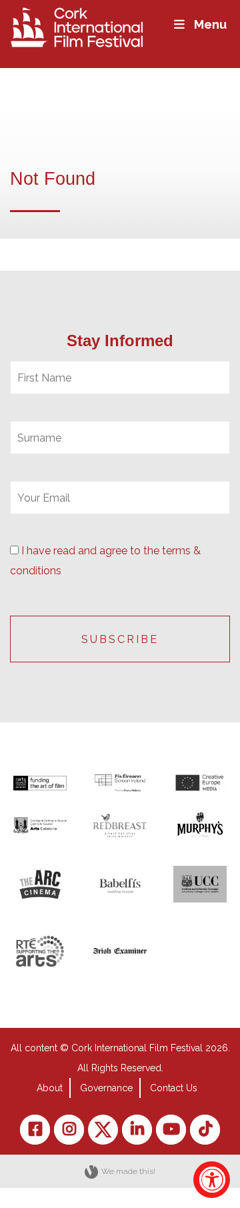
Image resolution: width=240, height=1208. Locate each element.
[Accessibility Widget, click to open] (211, 1179)
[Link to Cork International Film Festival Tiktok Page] (205, 1130)
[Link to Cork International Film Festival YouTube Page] (171, 1130)
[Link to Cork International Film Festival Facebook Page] (35, 1130)
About (50, 1088)
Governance (106, 1088)
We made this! (128, 1171)
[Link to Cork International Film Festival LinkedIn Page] (137, 1130)
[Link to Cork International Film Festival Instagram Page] (69, 1130)
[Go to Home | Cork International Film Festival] (76, 26)
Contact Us (173, 1088)
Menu (210, 24)
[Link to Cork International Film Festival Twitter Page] (103, 1130)
